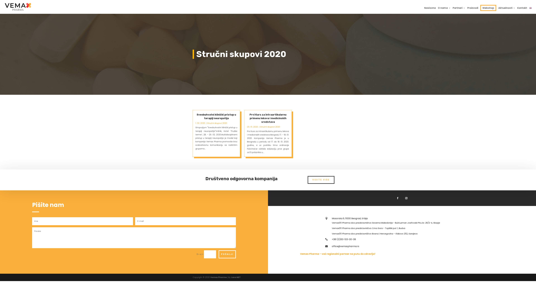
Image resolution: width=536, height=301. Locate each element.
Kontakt (522, 8)
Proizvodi (472, 8)
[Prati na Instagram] (406, 198)
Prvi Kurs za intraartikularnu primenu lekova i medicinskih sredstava (268, 118)
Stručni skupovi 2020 (217, 123)
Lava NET (236, 277)
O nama (443, 8)
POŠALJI (227, 254)
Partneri (457, 8)
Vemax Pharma (218, 277)
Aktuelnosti (505, 8)
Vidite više (321, 180)
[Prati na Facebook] (397, 198)
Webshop (488, 8)
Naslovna (430, 8)
